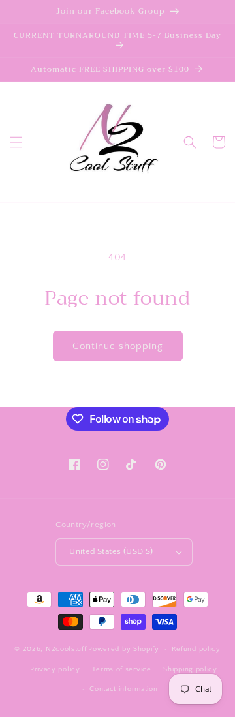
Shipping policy (190, 669)
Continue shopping (117, 346)
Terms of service (121, 669)
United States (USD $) (111, 551)
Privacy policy (55, 669)
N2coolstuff (66, 649)
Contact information (123, 689)
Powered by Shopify (123, 649)
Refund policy (196, 649)
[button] (16, 142)
